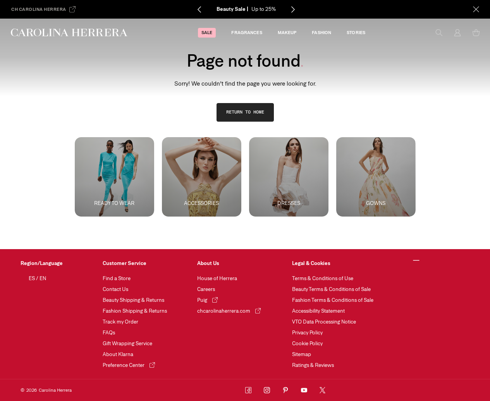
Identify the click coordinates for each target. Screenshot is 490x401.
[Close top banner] (476, 9)
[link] (245, 112)
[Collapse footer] (416, 261)
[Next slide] (292, 9)
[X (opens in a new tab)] (323, 390)
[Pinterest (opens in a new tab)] (285, 390)
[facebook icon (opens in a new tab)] (248, 390)
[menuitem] (207, 33)
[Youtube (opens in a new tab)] (304, 390)
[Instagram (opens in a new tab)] (267, 390)
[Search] (439, 32)
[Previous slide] (199, 9)
